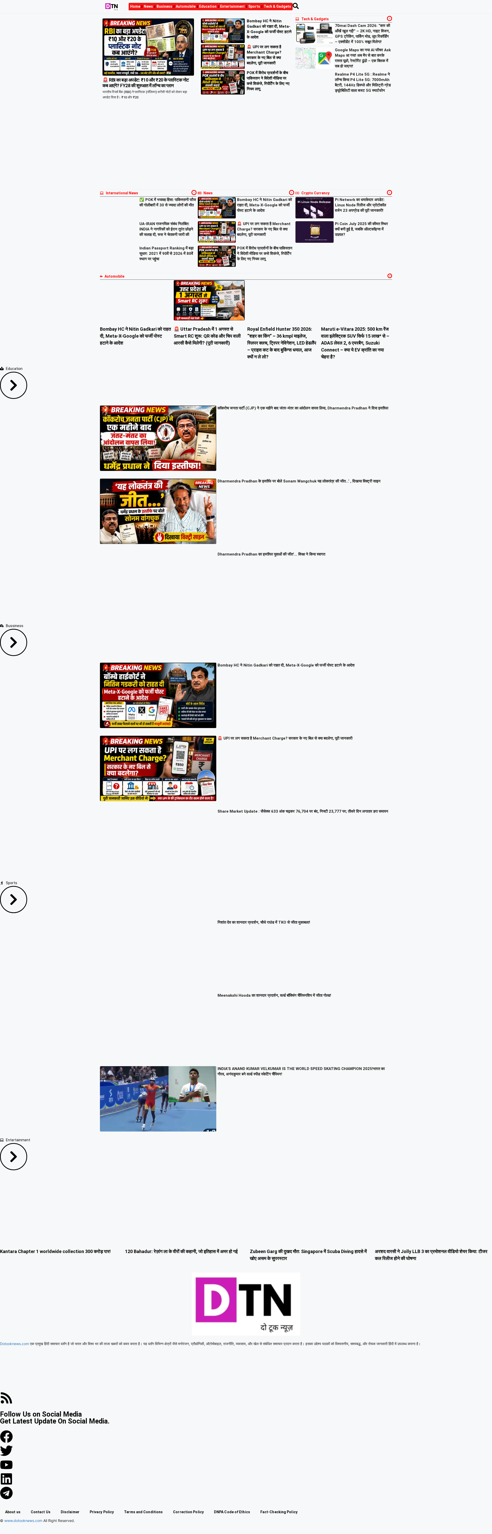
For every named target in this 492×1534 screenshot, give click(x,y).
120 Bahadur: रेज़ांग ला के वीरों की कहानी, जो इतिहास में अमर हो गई (181, 1251)
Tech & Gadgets (277, 6)
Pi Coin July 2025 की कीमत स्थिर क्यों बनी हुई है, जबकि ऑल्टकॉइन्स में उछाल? (361, 229)
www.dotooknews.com (23, 1520)
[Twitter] (6, 1450)
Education (208, 6)
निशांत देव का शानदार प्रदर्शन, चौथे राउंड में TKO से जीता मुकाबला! (264, 922)
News (148, 6)
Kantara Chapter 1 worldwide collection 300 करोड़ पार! (55, 1251)
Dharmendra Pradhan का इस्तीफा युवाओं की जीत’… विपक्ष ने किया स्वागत (271, 554)
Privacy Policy (102, 1512)
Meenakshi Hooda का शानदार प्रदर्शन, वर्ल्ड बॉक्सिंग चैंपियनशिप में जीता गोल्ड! (274, 995)
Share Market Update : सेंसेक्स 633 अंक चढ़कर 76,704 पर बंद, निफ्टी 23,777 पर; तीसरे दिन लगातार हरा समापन (303, 811)
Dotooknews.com (14, 1343)
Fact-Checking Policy (279, 1512)
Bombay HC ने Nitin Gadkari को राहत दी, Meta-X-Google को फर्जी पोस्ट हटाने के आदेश (264, 205)
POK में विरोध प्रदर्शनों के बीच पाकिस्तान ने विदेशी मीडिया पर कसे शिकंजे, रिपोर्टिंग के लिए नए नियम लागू (264, 253)
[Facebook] (6, 1436)
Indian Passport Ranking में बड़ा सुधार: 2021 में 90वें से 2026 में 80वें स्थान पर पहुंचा (166, 253)
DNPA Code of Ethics (232, 1512)
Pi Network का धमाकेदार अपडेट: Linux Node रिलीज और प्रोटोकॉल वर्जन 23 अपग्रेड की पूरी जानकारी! (360, 205)
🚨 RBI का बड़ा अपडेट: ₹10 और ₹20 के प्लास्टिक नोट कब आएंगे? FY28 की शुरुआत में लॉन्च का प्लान (145, 82)
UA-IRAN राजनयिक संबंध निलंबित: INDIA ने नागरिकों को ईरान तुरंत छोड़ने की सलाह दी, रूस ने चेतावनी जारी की (166, 229)
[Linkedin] (6, 1478)
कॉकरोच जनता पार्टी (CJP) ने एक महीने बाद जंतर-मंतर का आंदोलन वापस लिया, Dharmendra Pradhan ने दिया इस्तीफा (303, 408)
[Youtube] (6, 1464)
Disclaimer (70, 1512)
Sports (254, 6)
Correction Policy (188, 1512)
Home (135, 6)
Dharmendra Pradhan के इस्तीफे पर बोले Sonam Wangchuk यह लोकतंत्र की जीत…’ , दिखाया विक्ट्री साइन (299, 481)
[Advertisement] (246, 149)
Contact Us (40, 1512)
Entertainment (232, 6)
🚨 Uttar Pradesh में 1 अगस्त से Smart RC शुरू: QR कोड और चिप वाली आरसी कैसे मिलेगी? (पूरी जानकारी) (207, 336)
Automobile (186, 6)
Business (164, 6)
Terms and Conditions (143, 1512)
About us (12, 1512)
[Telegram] (6, 1493)
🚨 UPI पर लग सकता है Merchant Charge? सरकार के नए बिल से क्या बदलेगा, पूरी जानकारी (264, 229)
